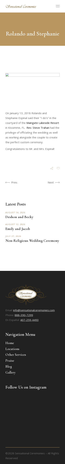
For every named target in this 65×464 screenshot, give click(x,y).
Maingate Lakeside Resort (42, 123)
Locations (12, 349)
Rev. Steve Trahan (38, 127)
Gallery (10, 372)
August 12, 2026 (15, 224)
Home (9, 343)
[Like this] (58, 168)
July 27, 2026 (13, 236)
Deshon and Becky (19, 217)
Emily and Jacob (17, 229)
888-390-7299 (24, 315)
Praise (9, 360)
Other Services (15, 355)
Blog (8, 366)
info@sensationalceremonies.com (34, 310)
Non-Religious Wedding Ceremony (32, 240)
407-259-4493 (29, 320)
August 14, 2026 (15, 212)
